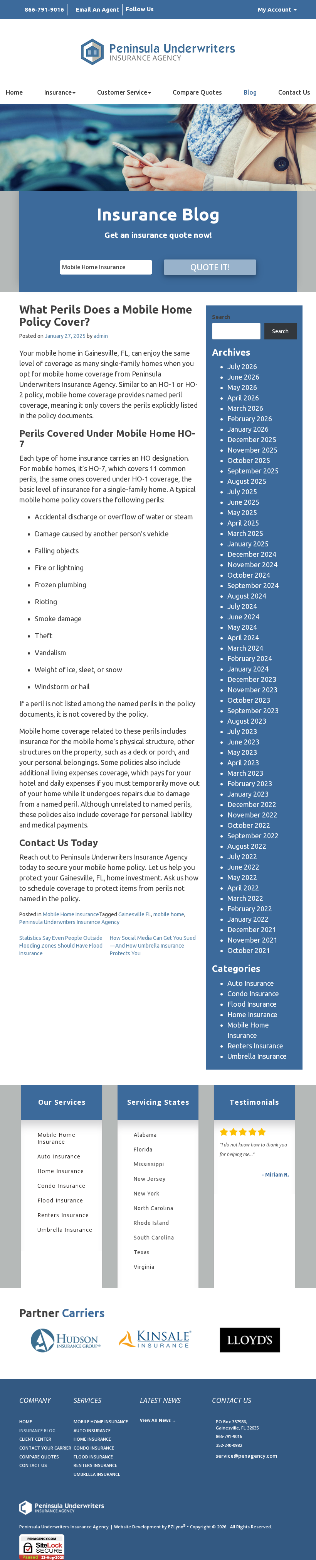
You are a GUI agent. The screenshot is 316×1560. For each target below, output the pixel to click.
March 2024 (245, 648)
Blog (250, 92)
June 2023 (243, 742)
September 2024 (253, 585)
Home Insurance (252, 1014)
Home (14, 92)
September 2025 (253, 471)
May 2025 (242, 512)
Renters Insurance (255, 1046)
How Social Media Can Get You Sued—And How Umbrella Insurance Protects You (153, 945)
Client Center (35, 1439)
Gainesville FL (134, 914)
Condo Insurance (253, 993)
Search (221, 317)
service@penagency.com (246, 1455)
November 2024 (252, 564)
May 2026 (242, 387)
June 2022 (243, 867)
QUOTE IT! (210, 267)
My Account (275, 9)
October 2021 (248, 950)
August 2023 (246, 721)
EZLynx (175, 1526)
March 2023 (245, 773)
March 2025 (245, 533)
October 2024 (248, 575)
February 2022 (249, 908)
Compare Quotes (197, 92)
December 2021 (251, 929)
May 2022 (242, 877)
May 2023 (242, 752)
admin (101, 336)
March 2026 (245, 408)
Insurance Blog (37, 1430)
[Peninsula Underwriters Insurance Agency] (158, 52)
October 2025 (248, 460)
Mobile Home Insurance (71, 914)
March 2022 (245, 898)
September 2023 (253, 710)
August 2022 (246, 846)
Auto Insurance (250, 983)
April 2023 (243, 762)
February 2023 (249, 783)
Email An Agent (97, 9)
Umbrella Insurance (257, 1056)
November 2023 (252, 690)
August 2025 (246, 481)
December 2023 (251, 679)
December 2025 (251, 439)
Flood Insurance (252, 1004)
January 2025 (248, 544)
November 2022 (252, 815)
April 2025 (243, 523)
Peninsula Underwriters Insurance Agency (69, 922)
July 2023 (242, 731)
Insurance (58, 92)
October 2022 (248, 825)
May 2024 (242, 627)
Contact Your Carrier (45, 1448)
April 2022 (243, 888)
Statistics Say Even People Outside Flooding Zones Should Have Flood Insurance (61, 945)
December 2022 (251, 804)
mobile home (168, 914)
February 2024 (249, 658)
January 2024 (248, 669)
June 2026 (243, 377)
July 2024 (242, 606)
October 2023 (248, 700)
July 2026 (242, 366)
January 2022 (248, 919)
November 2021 (252, 940)
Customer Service (122, 92)
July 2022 (242, 856)
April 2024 (243, 637)
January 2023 (248, 794)
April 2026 (243, 398)
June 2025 (243, 502)
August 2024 (246, 596)
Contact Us (294, 92)
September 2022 (253, 835)
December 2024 (251, 554)
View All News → (158, 1420)
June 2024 (243, 617)
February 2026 (249, 418)
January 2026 (248, 429)
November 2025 (252, 450)
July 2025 (242, 491)
